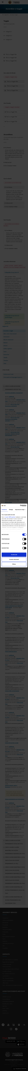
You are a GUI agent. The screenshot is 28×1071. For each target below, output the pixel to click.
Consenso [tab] (4, 509)
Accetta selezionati (14, 559)
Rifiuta (14, 564)
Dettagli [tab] (11, 509)
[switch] (24, 539)
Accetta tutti (14, 554)
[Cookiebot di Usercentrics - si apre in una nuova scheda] (20, 506)
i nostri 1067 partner (10, 517)
